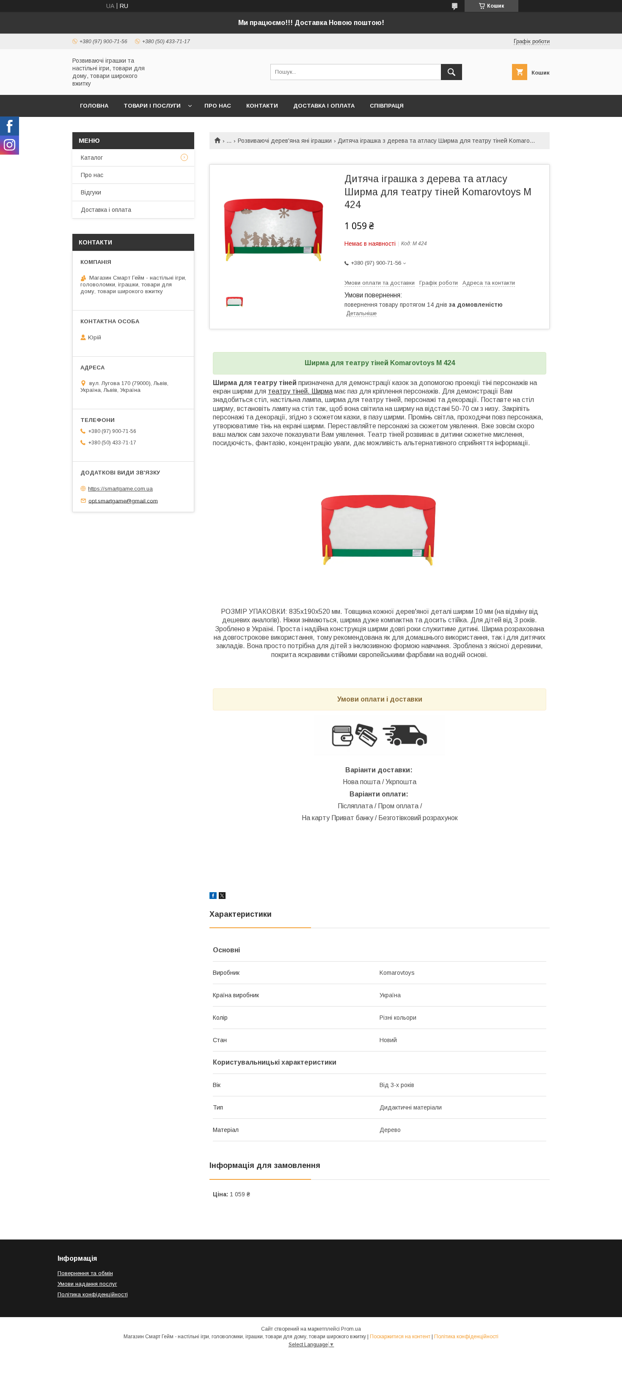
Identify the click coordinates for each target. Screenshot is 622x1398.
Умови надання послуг (87, 1284)
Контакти (262, 106)
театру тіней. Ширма (300, 391)
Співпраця (387, 106)
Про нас (217, 106)
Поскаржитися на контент (400, 1337)
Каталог (92, 157)
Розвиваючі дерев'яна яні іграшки (285, 140)
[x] (222, 896)
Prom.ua (351, 1329)
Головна (94, 106)
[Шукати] (451, 72)
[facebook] (213, 896)
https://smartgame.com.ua (120, 488)
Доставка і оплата (324, 106)
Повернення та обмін (85, 1273)
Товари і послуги (152, 106)
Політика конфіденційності (93, 1294)
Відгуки (91, 192)
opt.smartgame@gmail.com (123, 500)
